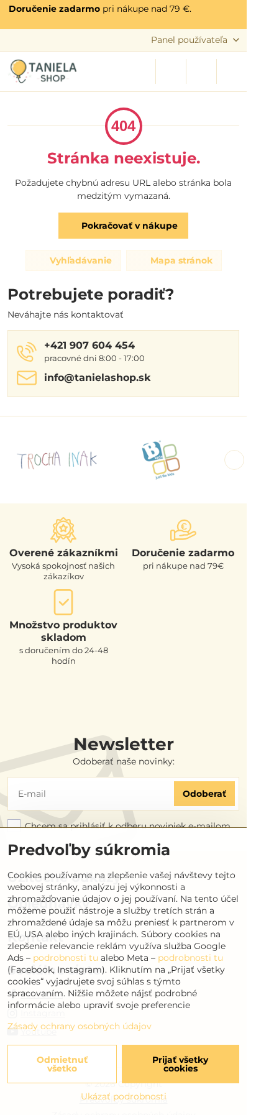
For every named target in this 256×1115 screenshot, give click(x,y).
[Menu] (232, 71)
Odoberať (204, 793)
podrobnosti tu (65, 957)
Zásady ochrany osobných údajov (79, 1026)
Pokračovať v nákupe (128, 225)
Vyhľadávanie (79, 260)
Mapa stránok (180, 260)
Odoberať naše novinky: (124, 761)
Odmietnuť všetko (62, 1064)
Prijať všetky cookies (180, 1064)
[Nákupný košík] (201, 71)
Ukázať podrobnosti (124, 1096)
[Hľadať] (171, 71)
